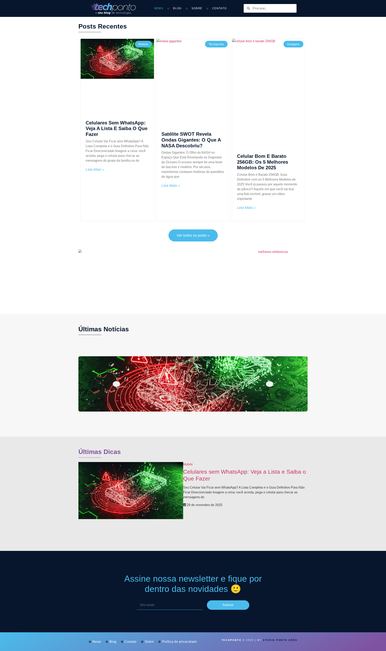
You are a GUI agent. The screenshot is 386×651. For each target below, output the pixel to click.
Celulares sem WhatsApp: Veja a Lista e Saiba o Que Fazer (116, 128)
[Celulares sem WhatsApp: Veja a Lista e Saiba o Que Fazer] (193, 384)
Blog (177, 8)
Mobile (188, 464)
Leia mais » (95, 169)
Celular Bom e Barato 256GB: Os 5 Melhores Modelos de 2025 (262, 161)
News (158, 8)
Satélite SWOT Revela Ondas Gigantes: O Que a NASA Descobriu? (191, 139)
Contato (219, 8)
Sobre (197, 8)
